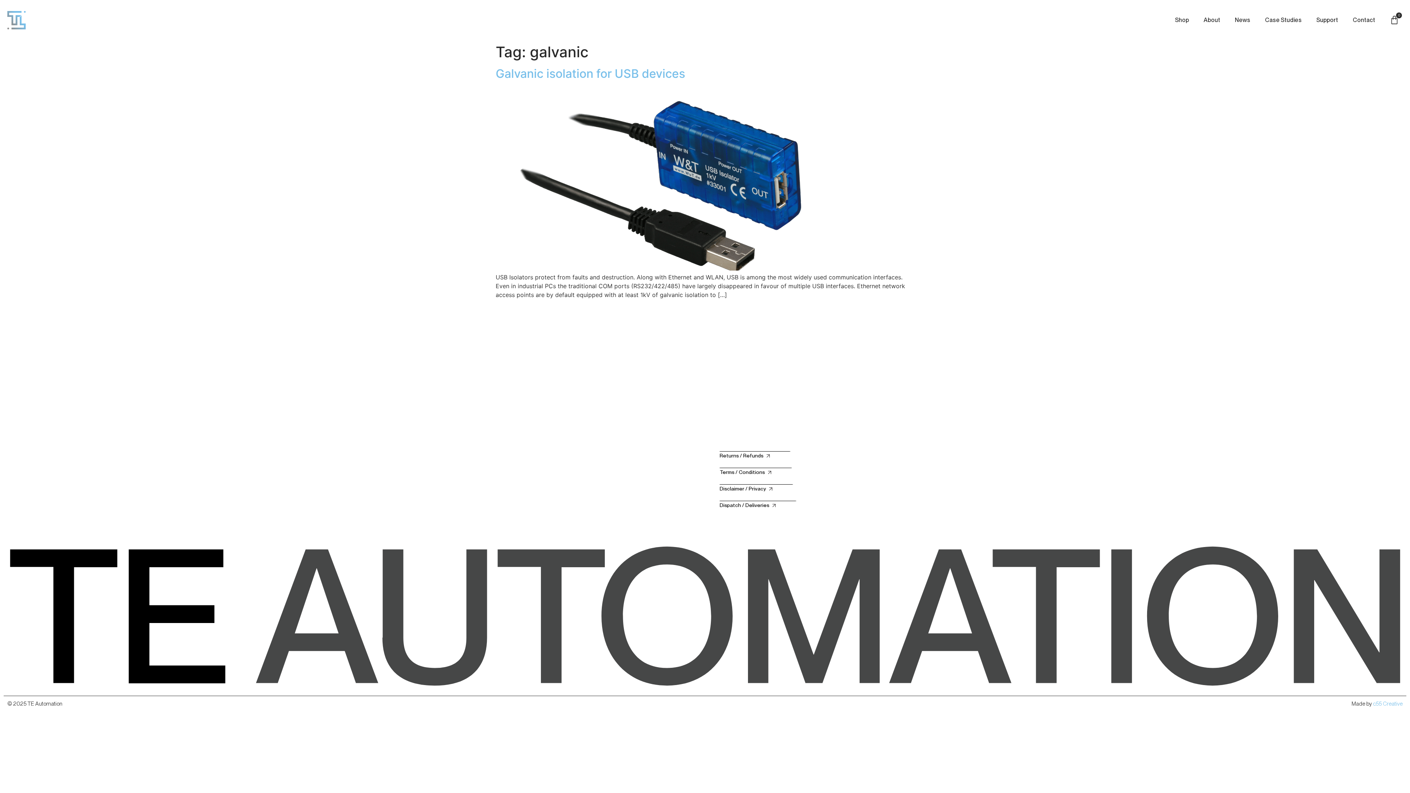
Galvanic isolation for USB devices (590, 73)
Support (1327, 20)
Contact (1364, 20)
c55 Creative (1388, 703)
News (1242, 20)
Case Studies (1283, 20)
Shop (1182, 20)
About (1212, 20)
